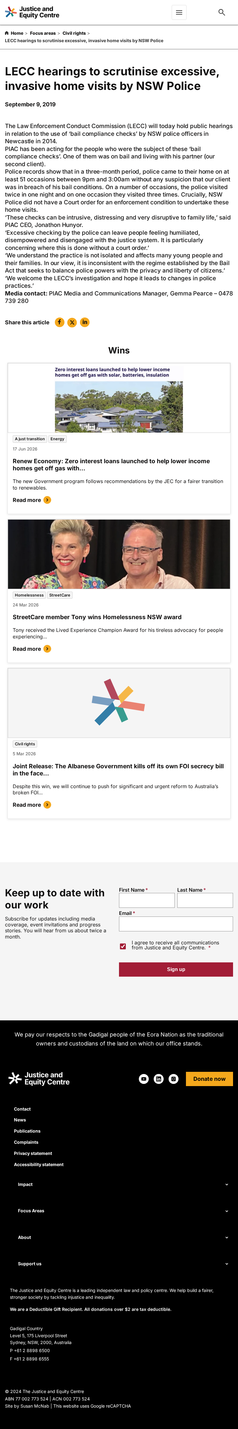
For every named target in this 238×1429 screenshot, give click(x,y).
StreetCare (59, 595)
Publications (27, 1131)
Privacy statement (33, 1153)
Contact (22, 1109)
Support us (30, 1263)
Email (125, 913)
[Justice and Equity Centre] (32, 12)
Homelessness (29, 595)
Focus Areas (31, 1210)
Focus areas (43, 33)
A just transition (30, 439)
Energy (57, 439)
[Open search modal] (222, 12)
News (20, 1119)
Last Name (189, 890)
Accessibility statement (39, 1164)
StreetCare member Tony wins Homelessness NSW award (97, 617)
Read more (27, 500)
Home (17, 33)
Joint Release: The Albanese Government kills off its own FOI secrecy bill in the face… (118, 769)
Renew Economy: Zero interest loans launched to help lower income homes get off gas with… (111, 464)
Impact (25, 1184)
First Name (131, 890)
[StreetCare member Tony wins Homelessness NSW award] (119, 554)
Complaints (26, 1142)
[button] (59, 322)
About (24, 1237)
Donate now (209, 1079)
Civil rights (74, 33)
